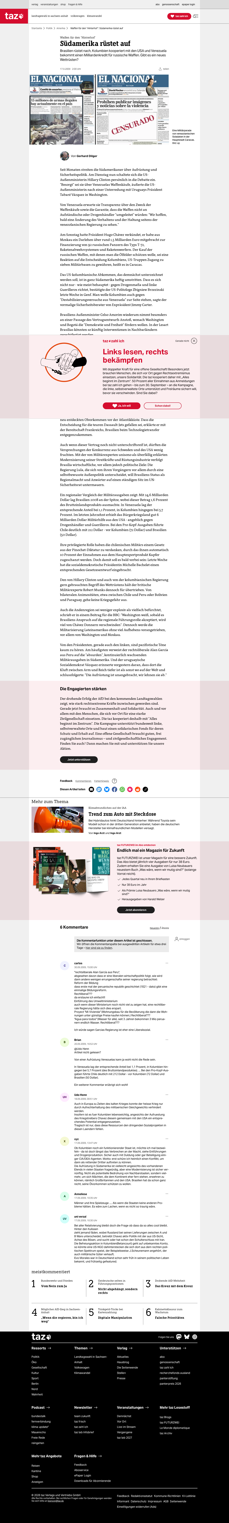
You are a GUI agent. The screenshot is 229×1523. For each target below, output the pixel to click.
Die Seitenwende (127, 1367)
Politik (49, 28)
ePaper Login (82, 1475)
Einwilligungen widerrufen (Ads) (136, 1507)
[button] (195, 16)
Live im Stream (126, 1427)
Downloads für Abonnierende (92, 1481)
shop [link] (63, 4)
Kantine (36, 1471)
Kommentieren (83, 781)
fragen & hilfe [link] (75, 4)
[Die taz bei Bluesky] (187, 1338)
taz (42, 1337)
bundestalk (38, 1416)
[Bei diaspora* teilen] (130, 789)
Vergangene (124, 1432)
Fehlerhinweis (101, 781)
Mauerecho (39, 1432)
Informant (123, 1501)
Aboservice (81, 1470)
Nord (35, 1389)
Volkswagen (81, 1367)
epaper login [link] (188, 4)
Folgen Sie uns (166, 1337)
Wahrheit (37, 1394)
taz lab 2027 (124, 1437)
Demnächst (124, 1416)
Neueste (154, 928)
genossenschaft (170, 1362)
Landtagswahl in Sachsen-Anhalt (90, 1359)
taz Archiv (166, 1433)
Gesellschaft (39, 1367)
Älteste (165, 928)
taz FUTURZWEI (169, 1422)
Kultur (35, 1373)
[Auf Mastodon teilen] (99, 789)
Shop (35, 1476)
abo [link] (158, 4)
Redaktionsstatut (142, 1496)
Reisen (36, 1466)
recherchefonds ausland (175, 1373)
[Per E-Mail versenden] (91, 789)
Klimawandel (82, 1373)
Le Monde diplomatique (175, 1428)
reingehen (38, 1443)
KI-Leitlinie (188, 1496)
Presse (121, 1378)
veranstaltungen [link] (49, 4)
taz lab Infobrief (84, 1432)
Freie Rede (38, 1437)
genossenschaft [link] (170, 4)
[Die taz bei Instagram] (194, 1338)
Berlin (35, 1383)
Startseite (37, 28)
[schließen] (194, 341)
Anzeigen (37, 1482)
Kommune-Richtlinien (168, 1496)
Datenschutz (139, 1501)
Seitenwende (178, 1501)
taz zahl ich (167, 1367)
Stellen (121, 1373)
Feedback (80, 1465)
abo (162, 1357)
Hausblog (123, 1362)
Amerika (60, 28)
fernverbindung (41, 1421)
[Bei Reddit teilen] (137, 789)
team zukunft (82, 1416)
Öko (34, 1362)
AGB (166, 1501)
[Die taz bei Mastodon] (179, 1338)
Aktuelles (123, 1357)
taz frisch (80, 1421)
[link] (51, 16)
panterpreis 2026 (170, 1383)
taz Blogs (165, 1417)
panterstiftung (169, 1378)
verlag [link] (35, 4)
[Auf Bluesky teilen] (106, 789)
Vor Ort (121, 1421)
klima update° (40, 1427)
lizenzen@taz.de (56, 1500)
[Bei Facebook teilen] (114, 789)
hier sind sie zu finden (99, 948)
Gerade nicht (182, 340)
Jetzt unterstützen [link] (78, 759)
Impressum (155, 1501)
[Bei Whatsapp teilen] (122, 789)
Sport (35, 1378)
